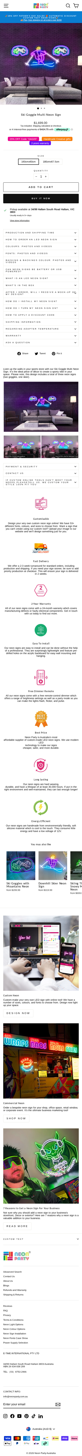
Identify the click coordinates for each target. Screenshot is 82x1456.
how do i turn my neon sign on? (32, 308)
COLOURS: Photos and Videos (29, 246)
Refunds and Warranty (15, 1290)
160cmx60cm (28, 161)
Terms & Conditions (13, 1320)
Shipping (37, 126)
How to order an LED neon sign (31, 239)
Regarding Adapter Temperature (32, 329)
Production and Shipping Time (30, 233)
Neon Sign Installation (14, 1333)
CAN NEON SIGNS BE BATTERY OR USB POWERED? (34, 270)
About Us (8, 1281)
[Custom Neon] (41, 953)
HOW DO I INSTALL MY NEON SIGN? (31, 301)
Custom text (13, 1239)
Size (41, 156)
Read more (17, 1226)
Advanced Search (12, 1272)
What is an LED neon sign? (27, 278)
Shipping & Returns (13, 1294)
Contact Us (15, 473)
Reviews (7, 1306)
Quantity (41, 171)
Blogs (6, 1285)
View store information (20, 220)
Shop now (16, 1118)
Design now (18, 1013)
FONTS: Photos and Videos (27, 253)
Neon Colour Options (14, 1329)
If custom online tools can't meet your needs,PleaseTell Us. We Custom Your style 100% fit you (39, 482)
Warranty (14, 336)
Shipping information (23, 322)
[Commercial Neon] (41, 1061)
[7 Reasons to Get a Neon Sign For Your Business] (41, 1166)
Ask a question (18, 342)
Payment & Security (22, 467)
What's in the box (20, 285)
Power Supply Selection (15, 1342)
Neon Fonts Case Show (15, 1338)
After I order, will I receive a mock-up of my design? (41, 293)
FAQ (5, 1310)
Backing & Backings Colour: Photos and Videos (38, 261)
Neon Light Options (13, 1324)
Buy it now (41, 198)
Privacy (7, 1315)
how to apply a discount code (30, 315)
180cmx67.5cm (51, 161)
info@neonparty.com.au (15, 1396)
